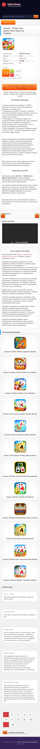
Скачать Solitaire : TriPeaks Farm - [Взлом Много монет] (21, 87)
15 (13, 724)
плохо (16, 75)
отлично (16, 71)
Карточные (22, 58)
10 (31, 719)
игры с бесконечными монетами (28, 742)
